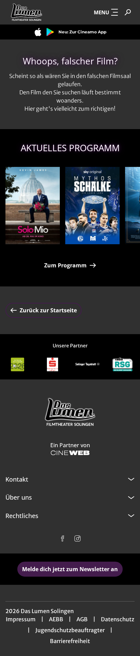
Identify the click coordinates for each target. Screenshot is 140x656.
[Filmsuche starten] (128, 12)
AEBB (56, 619)
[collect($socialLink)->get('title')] (62, 538)
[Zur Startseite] (36, 12)
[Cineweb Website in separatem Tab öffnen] (70, 452)
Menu (101, 12)
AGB (82, 619)
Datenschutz (117, 619)
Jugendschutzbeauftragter (70, 630)
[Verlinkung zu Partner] (17, 364)
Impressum (21, 619)
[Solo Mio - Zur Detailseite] (32, 205)
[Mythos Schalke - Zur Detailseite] (92, 205)
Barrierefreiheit (70, 641)
